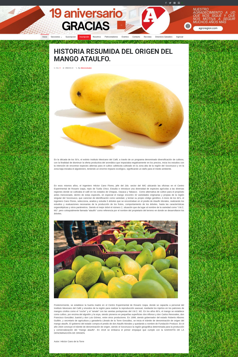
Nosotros (97, 37)
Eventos (125, 37)
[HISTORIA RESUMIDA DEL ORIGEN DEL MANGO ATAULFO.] (119, 111)
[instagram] (179, 3)
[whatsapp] (182, 3)
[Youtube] (174, 3)
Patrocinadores (111, 37)
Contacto (136, 37)
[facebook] (166, 3)
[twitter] (170, 3)
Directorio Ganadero (163, 37)
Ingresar (179, 37)
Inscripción (84, 37)
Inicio (44, 37)
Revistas (147, 37)
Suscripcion (71, 37)
